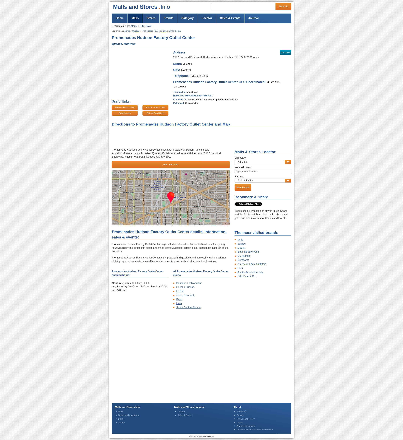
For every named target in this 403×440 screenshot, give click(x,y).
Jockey (242, 243)
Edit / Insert (285, 52)
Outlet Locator (125, 113)
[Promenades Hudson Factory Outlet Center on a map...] (171, 197)
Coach (241, 247)
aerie (240, 239)
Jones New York (185, 295)
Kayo (179, 299)
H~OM (180, 291)
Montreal (186, 70)
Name (134, 26)
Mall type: (240, 158)
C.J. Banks (244, 256)
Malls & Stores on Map (124, 107)
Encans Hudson (185, 287)
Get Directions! (171, 164)
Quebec (187, 64)
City (142, 26)
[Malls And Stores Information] (148, 6)
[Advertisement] (241, 40)
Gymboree (243, 260)
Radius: (239, 176)
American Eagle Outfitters (252, 264)
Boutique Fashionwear (189, 283)
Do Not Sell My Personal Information (255, 429)
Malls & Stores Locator (155, 107)
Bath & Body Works (248, 251)
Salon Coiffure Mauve (188, 307)
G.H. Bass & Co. (247, 276)
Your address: (243, 167)
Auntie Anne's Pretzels (250, 272)
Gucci (241, 268)
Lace (179, 303)
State (149, 26)
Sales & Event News (155, 113)
